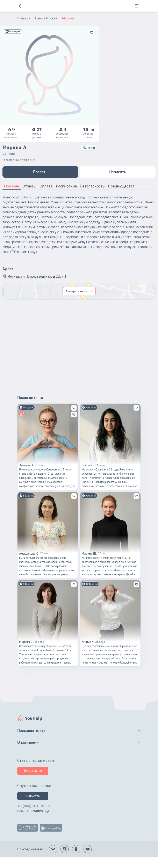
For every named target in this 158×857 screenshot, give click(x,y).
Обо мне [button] (11, 186)
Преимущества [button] (121, 186)
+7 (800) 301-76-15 (33, 806)
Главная (23, 18)
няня (91, 147)
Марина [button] (68, 18)
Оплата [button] (46, 186)
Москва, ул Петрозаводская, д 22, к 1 (36, 276)
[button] (79, 730)
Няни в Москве (46, 18)
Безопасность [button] (92, 186)
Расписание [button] (66, 186)
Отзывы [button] (29, 186)
